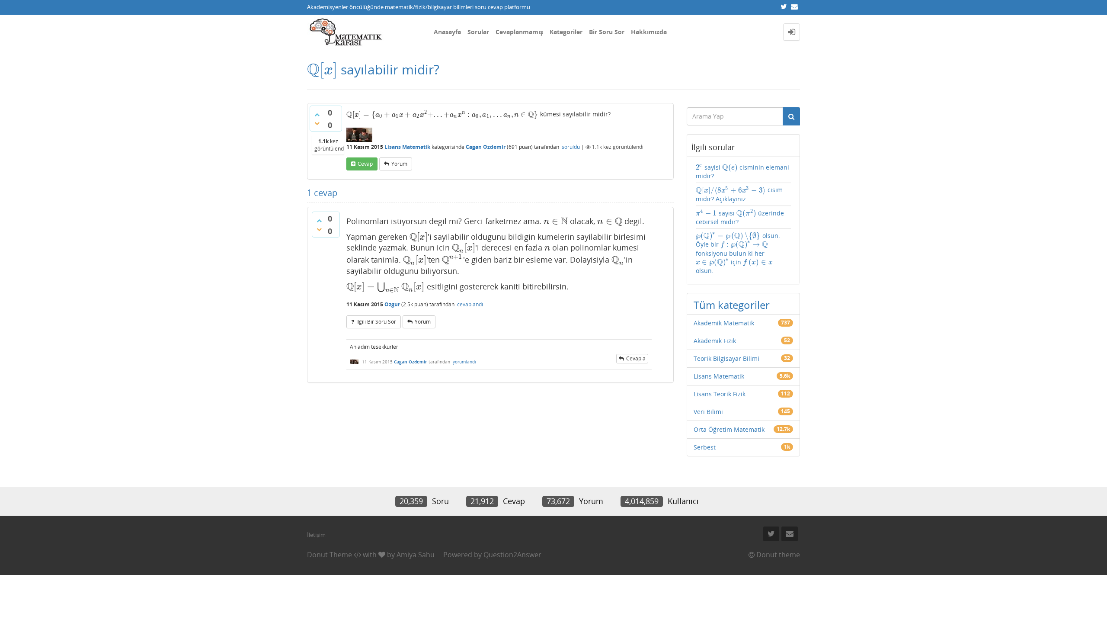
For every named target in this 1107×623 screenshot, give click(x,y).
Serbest (705, 447)
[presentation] (322, 69)
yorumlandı (464, 362)
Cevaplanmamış (519, 32)
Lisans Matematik (407, 147)
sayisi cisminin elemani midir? (742, 171)
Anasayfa (447, 32)
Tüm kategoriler (732, 305)
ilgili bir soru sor (376, 321)
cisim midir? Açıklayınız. (739, 194)
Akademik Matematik (724, 323)
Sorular (478, 32)
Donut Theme (329, 554)
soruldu (571, 147)
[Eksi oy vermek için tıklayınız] (317, 123)
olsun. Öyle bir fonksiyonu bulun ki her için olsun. (738, 253)
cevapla (636, 358)
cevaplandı (470, 304)
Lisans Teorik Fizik (719, 394)
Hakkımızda (649, 32)
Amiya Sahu (416, 554)
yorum (399, 163)
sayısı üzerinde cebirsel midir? (740, 217)
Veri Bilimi (708, 412)
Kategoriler (566, 32)
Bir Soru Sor (606, 32)
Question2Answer (512, 554)
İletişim (316, 535)
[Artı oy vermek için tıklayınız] (317, 115)
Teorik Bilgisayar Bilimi (726, 358)
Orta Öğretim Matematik (729, 429)
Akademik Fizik (715, 341)
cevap (365, 163)
